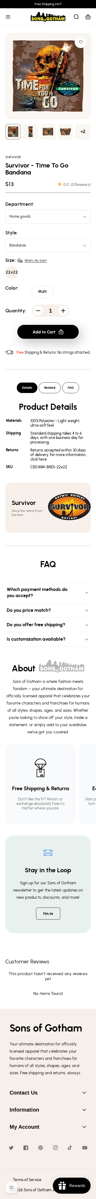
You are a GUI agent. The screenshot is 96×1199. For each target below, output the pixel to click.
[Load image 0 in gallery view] (13, 132)
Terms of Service (27, 1180)
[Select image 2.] (48, 132)
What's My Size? (36, 260)
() (77, 184)
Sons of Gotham (37, 1190)
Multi (42, 291)
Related (49, 388)
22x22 (12, 272)
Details (27, 388)
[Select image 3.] (65, 132)
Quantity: (15, 311)
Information (24, 1110)
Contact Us (24, 1093)
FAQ (71, 388)
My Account (24, 1127)
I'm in (48, 913)
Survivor (13, 157)
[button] (8, 17)
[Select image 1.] (30, 132)
